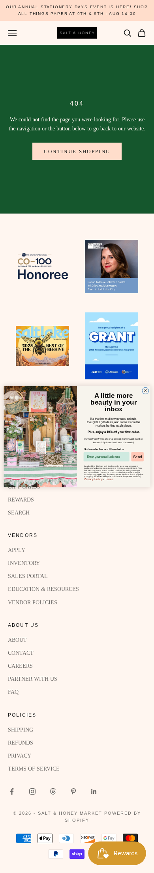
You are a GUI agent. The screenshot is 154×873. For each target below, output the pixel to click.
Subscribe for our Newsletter (104, 449)
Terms (109, 479)
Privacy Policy (93, 479)
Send (137, 457)
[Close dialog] (145, 390)
